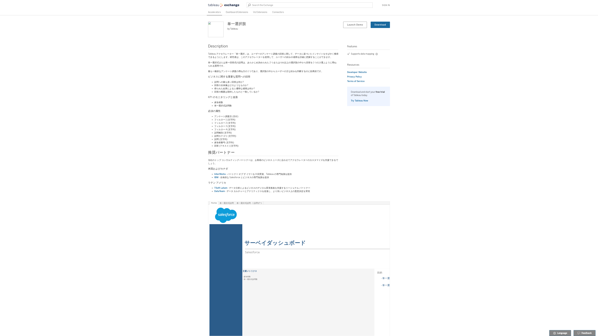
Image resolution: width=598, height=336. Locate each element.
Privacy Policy (354, 76)
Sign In (386, 5)
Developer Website (357, 72)
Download (380, 24)
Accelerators (214, 12)
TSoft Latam (220, 188)
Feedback (586, 333)
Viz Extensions (260, 12)
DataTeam (219, 191)
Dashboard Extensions (237, 12)
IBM (216, 177)
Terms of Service (356, 81)
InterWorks (220, 174)
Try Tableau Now (359, 100)
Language (562, 333)
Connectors (278, 12)
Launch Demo (355, 24)
